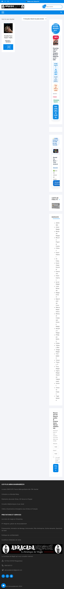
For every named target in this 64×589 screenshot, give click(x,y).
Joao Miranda (57, 288)
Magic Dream (58, 295)
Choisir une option (9, 47)
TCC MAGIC (57, 356)
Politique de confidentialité (10, 535)
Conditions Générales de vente (11, 540)
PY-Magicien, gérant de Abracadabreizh (14, 523)
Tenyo (58, 360)
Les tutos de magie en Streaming (12, 519)
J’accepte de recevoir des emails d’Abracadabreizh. (56, 460)
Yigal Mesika (58, 398)
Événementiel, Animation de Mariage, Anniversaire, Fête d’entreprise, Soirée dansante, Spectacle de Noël (32, 529)
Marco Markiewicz (58, 309)
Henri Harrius (58, 278)
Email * (55, 450)
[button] (3, 585)
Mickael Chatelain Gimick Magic (58, 320)
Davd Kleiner (58, 255)
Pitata (58, 343)
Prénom (55, 443)
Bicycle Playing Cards (58, 242)
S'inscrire (55, 468)
